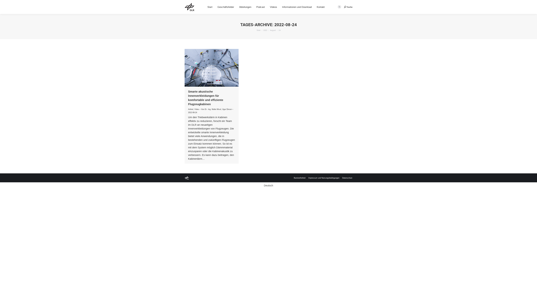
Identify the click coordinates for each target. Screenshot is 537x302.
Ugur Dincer (227, 109)
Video (196, 109)
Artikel (190, 109)
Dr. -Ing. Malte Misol (213, 109)
